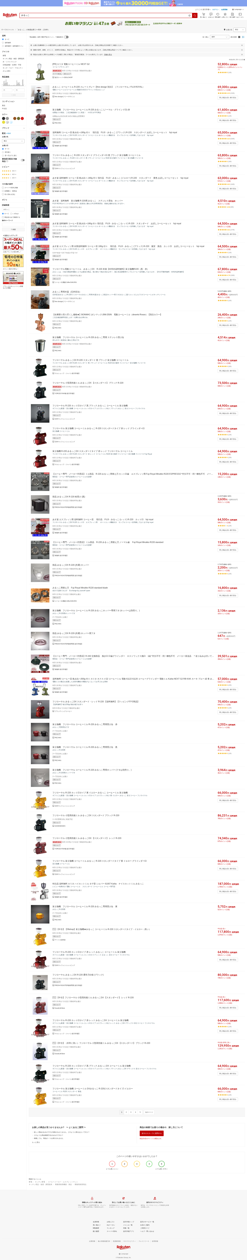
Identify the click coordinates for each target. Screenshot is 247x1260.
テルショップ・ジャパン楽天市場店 (67, 373)
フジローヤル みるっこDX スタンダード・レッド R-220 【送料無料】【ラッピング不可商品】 (95, 701)
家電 (30, 1182)
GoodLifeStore (60, 1008)
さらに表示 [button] (6, 71)
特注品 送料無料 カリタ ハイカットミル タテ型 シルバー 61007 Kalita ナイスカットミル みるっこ (98, 884)
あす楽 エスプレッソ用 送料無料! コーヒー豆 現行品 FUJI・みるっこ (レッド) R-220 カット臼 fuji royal (102, 519)
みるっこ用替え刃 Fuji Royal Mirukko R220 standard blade (80, 588)
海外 (9, 133)
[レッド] (22, 118)
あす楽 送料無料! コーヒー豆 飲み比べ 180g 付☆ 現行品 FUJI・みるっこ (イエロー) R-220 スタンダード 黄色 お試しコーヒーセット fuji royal (120, 178)
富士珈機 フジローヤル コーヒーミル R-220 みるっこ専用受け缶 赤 (84, 724)
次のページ (149, 1112)
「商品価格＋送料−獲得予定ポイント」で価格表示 (45, 37)
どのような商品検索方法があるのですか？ (48, 1135)
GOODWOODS (60, 826)
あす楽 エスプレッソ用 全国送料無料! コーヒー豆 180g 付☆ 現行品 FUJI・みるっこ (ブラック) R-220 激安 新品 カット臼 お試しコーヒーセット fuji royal (128, 246)
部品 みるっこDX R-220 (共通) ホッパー (70, 565)
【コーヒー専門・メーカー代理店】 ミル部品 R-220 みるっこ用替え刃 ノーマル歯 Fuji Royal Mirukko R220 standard (107, 542)
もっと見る (36, 1142)
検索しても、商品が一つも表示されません (48, 1138)
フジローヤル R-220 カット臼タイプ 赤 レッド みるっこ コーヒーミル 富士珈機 (89, 952)
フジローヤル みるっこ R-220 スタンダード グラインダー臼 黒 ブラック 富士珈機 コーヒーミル (96, 155)
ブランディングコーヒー (63, 711)
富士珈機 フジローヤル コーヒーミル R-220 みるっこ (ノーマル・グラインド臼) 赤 (91, 110)
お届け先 (5, 137)
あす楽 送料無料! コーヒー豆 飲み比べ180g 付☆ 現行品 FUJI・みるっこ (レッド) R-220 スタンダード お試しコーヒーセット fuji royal (116, 223)
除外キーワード (7, 220)
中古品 (4, 108)
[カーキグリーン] (18, 118)
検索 (14, 95)
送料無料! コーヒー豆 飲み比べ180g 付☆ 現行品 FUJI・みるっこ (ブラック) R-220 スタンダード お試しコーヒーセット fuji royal (114, 132)
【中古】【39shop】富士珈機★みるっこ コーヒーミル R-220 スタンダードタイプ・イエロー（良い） (104, 929)
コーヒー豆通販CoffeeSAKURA (66, 282)
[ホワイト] (11, 118)
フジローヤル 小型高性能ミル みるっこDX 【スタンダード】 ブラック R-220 (87, 383)
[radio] (3, 39)
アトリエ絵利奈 (60, 940)
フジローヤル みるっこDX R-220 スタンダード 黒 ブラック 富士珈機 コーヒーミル (90, 360)
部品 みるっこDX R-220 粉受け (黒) (68, 497)
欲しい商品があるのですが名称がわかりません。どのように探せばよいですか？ (62, 1132)
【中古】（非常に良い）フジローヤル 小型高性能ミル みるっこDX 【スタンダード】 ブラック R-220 (103, 1043)
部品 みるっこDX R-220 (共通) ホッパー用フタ (73, 633)
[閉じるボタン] (242, 45)
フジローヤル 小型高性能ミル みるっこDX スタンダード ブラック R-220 (85, 815)
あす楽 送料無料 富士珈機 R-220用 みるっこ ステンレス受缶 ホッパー (87, 201)
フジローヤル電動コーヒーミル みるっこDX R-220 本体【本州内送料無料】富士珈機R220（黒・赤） (100, 269)
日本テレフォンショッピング (65, 168)
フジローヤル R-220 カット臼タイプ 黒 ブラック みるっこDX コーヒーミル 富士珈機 (91, 1066)
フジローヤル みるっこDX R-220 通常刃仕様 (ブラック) (78, 975)
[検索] (194, 15)
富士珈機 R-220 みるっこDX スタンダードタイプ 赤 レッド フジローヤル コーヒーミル (92, 451)
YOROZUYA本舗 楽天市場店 (64, 393)
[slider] (2, 86)
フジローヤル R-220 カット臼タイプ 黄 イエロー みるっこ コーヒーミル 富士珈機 (90, 793)
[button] (238, 10)
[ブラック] (3, 118)
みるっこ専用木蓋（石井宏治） (66, 292)
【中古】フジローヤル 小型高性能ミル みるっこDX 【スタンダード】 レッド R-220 (95, 997)
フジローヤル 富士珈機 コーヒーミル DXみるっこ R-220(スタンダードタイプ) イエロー (92, 1089)
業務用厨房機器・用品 (63, 1184)
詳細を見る (108, 54)
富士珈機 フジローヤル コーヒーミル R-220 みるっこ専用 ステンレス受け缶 (88, 337)
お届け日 (5, 145)
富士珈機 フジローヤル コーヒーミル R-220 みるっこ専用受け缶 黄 (84, 906)
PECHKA (58, 123)
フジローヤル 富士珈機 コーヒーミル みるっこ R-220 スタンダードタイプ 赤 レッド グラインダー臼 (98, 428)
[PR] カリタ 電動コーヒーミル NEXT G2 (71, 64)
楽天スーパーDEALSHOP (64, 77)
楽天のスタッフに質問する (152, 1133)
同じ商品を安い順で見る (227, 98)
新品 (3, 105)
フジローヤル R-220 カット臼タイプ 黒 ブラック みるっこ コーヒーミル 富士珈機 (90, 406)
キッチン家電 (40, 1182)
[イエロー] (3, 122)
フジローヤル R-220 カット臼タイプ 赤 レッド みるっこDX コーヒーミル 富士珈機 (90, 1020)
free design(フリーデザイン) (64, 96)
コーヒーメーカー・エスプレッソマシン (63, 1182)
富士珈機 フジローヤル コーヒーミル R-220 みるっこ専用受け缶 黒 (84, 747)
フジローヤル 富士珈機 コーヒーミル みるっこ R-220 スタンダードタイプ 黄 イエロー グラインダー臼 (99, 861)
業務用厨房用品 (80, 1184)
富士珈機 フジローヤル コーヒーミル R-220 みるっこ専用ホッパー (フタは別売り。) (91, 770)
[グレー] (7, 118)
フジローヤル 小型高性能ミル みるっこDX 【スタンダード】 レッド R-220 (86, 838)
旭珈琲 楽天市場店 (61, 146)
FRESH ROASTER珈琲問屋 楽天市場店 (68, 507)
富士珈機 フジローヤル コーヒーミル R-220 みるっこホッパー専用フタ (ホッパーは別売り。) (96, 610)
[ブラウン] (14, 118)
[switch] (23, 160)
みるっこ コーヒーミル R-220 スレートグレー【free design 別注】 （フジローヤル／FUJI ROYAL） (98, 87)
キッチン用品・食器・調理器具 (40, 1184)
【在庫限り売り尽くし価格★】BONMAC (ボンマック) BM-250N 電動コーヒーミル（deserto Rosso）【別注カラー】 (107, 314)
